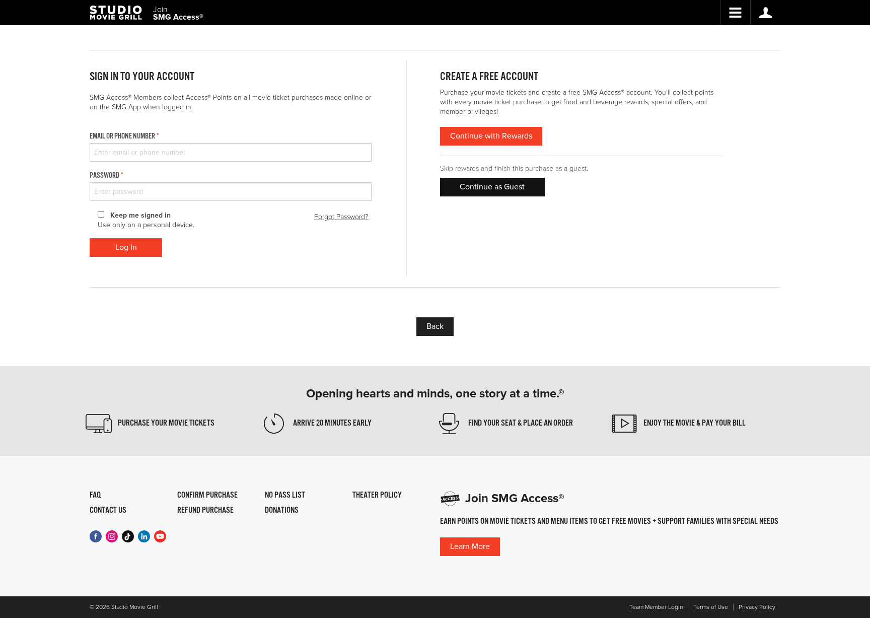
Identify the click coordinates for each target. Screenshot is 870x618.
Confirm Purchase (207, 495)
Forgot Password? (341, 217)
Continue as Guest (492, 187)
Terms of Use (710, 607)
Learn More (470, 546)
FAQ (95, 495)
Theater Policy (377, 495)
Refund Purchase (205, 510)
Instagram (112, 536)
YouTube (160, 536)
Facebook (96, 536)
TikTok (128, 536)
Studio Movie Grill (116, 12)
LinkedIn (144, 536)
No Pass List (285, 495)
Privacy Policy (757, 607)
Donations (282, 510)
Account (765, 12)
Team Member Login (656, 607)
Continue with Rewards (491, 136)
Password (104, 176)
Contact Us (108, 510)
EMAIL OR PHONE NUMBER (122, 136)
